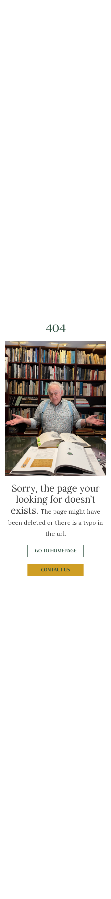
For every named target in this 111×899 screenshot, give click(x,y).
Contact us (55, 570)
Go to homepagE (55, 551)
